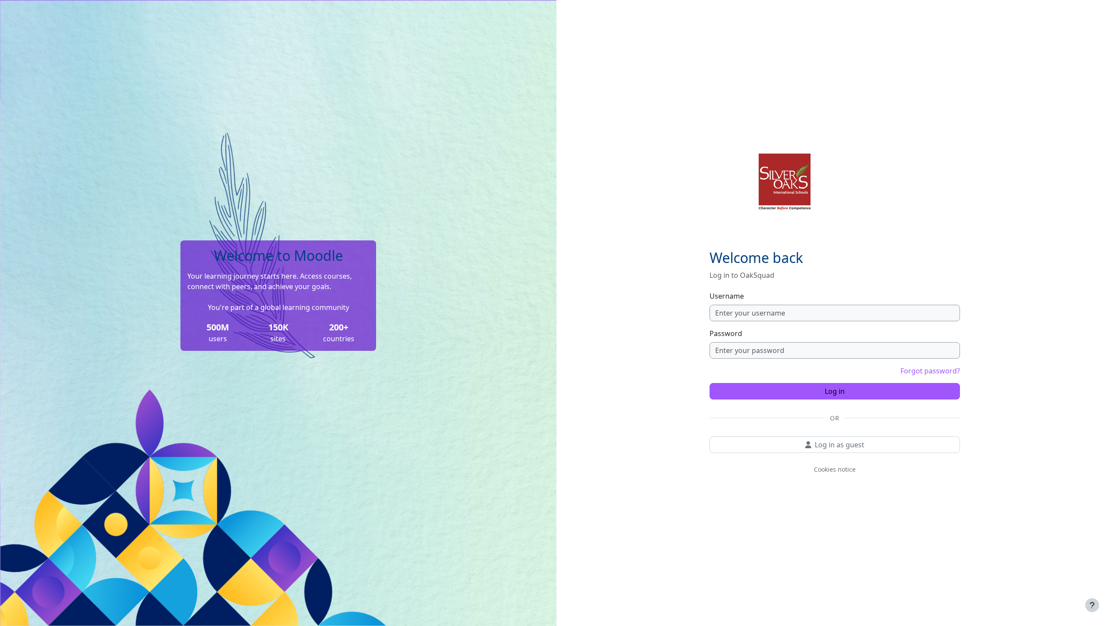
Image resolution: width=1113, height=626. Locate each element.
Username (727, 296)
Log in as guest (839, 445)
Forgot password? (930, 371)
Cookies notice (835, 469)
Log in (835, 391)
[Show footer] (1092, 605)
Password (726, 333)
